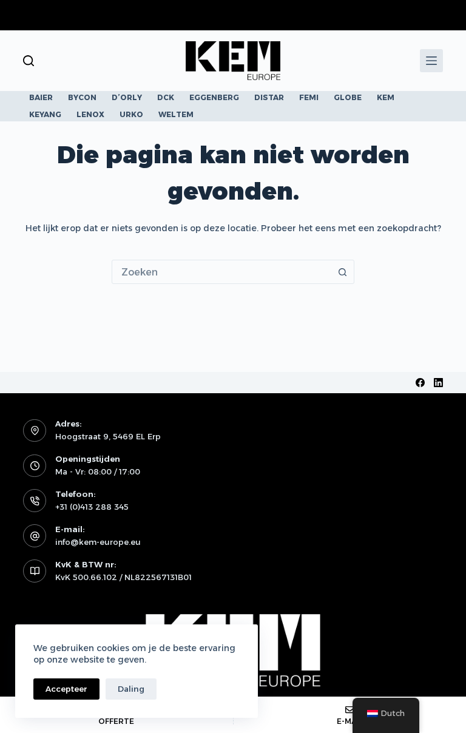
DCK (165, 97)
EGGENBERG (214, 97)
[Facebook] (420, 382)
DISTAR (269, 97)
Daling (131, 689)
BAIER (41, 97)
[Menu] (431, 60)
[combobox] (221, 272)
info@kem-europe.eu (98, 542)
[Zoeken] (28, 60)
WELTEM (176, 114)
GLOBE (348, 97)
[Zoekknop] (342, 271)
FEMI (309, 97)
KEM (385, 97)
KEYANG (45, 114)
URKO (131, 114)
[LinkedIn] (438, 382)
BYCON (82, 97)
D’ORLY (127, 97)
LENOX (90, 114)
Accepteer (66, 689)
